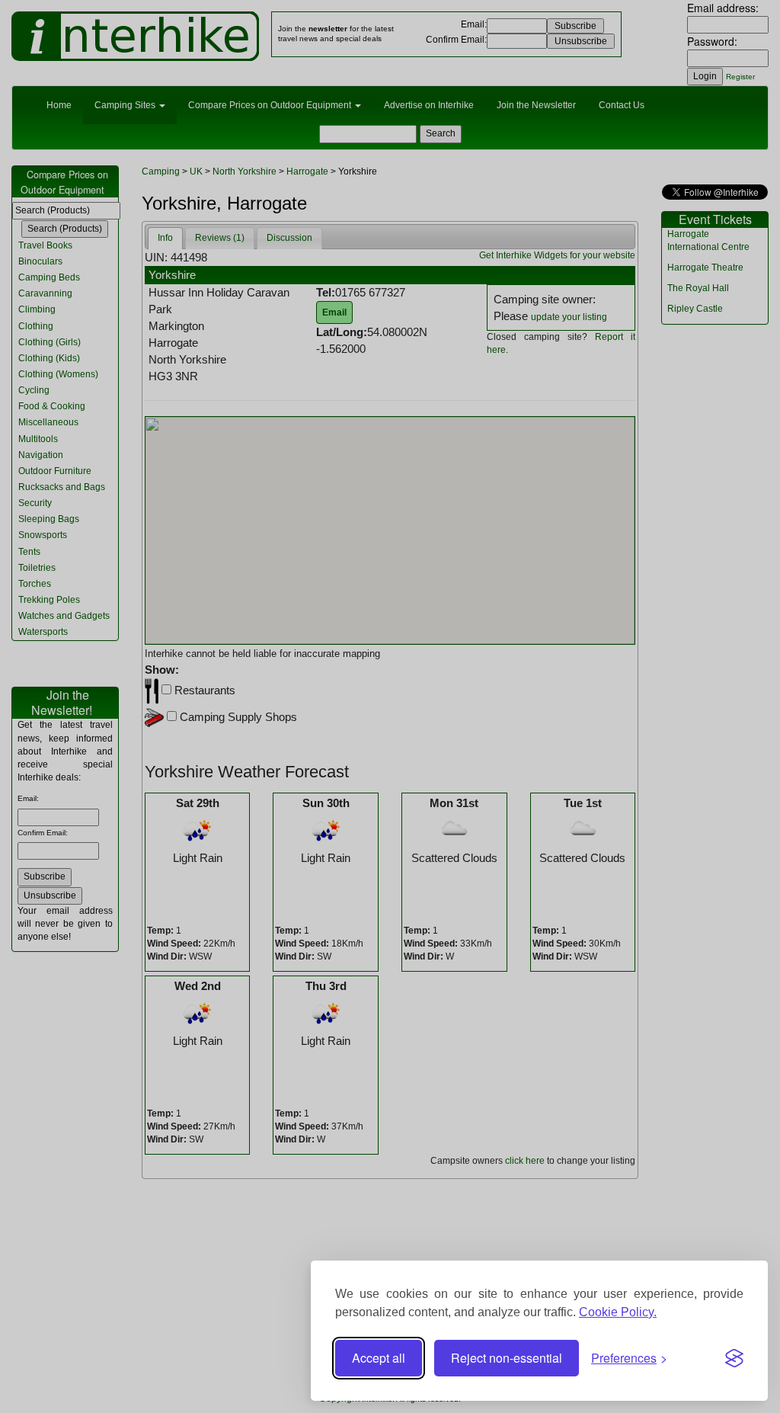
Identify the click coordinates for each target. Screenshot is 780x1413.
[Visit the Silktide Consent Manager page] (734, 1358)
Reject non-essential (506, 1358)
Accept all (378, 1358)
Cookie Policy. (618, 1312)
